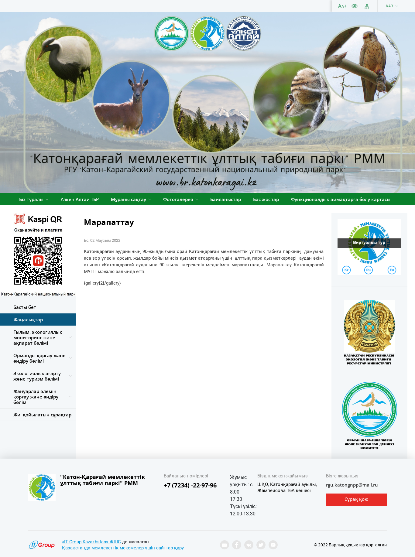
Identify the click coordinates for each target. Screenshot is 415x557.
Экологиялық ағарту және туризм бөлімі (37, 376)
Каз (389, 6)
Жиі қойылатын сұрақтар (42, 415)
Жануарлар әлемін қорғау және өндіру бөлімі (35, 396)
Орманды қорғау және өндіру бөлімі (39, 358)
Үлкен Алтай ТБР (79, 199)
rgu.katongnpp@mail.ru (352, 485)
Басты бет (24, 307)
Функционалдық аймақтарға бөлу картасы (340, 199)
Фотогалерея (178, 199)
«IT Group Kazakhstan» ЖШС (91, 542)
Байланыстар (225, 199)
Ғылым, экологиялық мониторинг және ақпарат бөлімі (37, 337)
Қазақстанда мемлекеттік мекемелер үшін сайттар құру (123, 548)
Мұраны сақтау (128, 199)
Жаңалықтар (28, 319)
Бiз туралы (31, 199)
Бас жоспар (266, 199)
